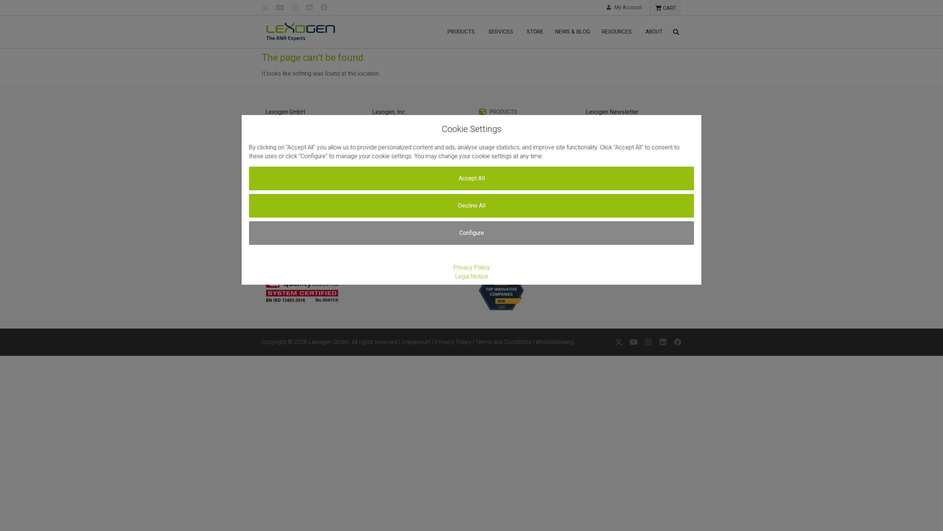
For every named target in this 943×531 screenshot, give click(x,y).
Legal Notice (471, 276)
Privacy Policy (471, 267)
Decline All (471, 205)
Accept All (472, 178)
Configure (471, 232)
